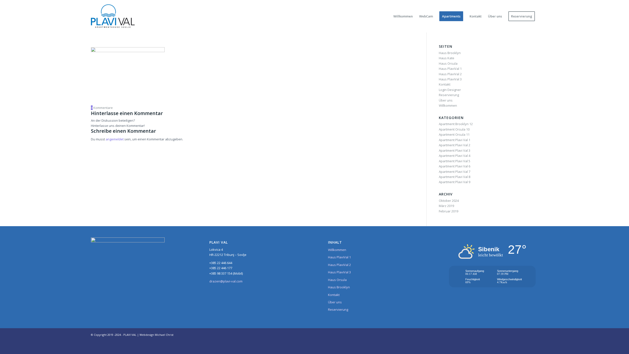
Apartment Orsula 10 (454, 129)
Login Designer (450, 90)
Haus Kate (446, 58)
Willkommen (448, 105)
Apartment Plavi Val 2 (454, 145)
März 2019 (446, 206)
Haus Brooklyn (450, 53)
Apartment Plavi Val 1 (454, 140)
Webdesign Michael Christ (156, 335)
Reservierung (449, 95)
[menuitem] (403, 16)
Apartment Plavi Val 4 (454, 155)
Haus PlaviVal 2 (450, 74)
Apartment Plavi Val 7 (454, 171)
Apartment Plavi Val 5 (454, 161)
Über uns (446, 100)
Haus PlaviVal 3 (450, 79)
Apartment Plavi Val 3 (454, 150)
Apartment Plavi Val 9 (454, 182)
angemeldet (115, 139)
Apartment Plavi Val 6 (454, 166)
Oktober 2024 (449, 200)
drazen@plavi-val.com (226, 281)
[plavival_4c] (113, 16)
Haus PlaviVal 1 (450, 68)
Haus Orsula (448, 63)
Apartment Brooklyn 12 (456, 124)
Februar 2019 (448, 211)
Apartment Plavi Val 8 (454, 177)
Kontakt (444, 84)
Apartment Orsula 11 (454, 134)
